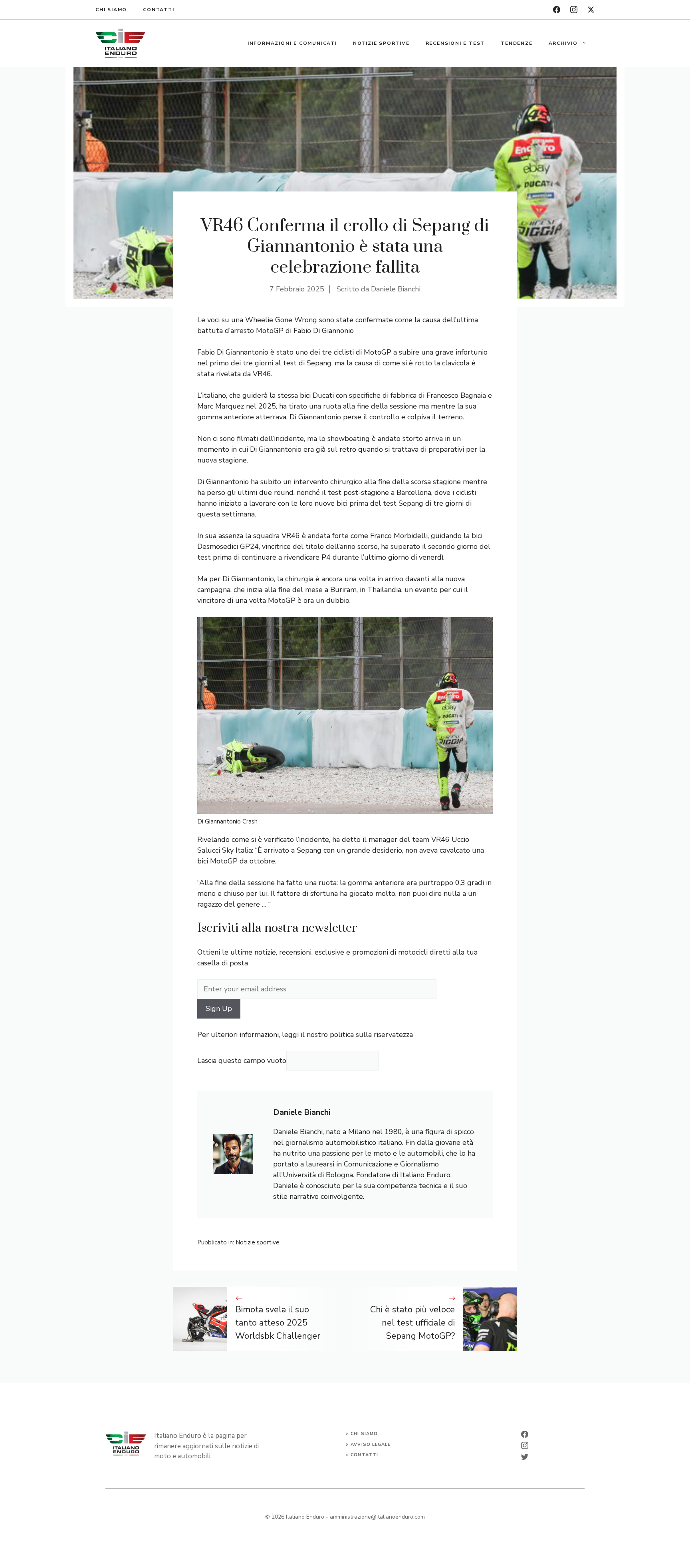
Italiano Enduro (305, 1517)
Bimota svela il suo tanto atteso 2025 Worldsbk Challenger (277, 1323)
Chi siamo (111, 9)
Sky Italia (237, 850)
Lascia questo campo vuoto (241, 1060)
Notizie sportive (381, 43)
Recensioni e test (455, 43)
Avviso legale (371, 1444)
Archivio (563, 43)
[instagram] (573, 9)
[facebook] (556, 9)
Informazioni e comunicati (292, 43)
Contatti (158, 9)
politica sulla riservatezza (371, 1034)
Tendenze (516, 43)
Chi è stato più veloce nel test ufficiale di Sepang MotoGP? (412, 1323)
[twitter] (591, 9)
